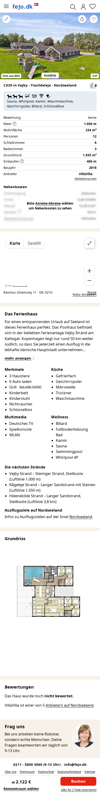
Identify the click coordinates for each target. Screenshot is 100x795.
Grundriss (50, 75)
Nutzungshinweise (69, 772)
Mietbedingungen (86, 178)
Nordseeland (80, 516)
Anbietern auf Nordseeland (69, 705)
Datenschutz (46, 772)
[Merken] (94, 19)
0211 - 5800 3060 (37, 764)
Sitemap (89, 772)
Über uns (11, 772)
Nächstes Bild (94, 49)
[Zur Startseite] (26, 6)
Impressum (27, 772)
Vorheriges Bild (6, 49)
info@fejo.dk (75, 764)
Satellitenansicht (50, 262)
